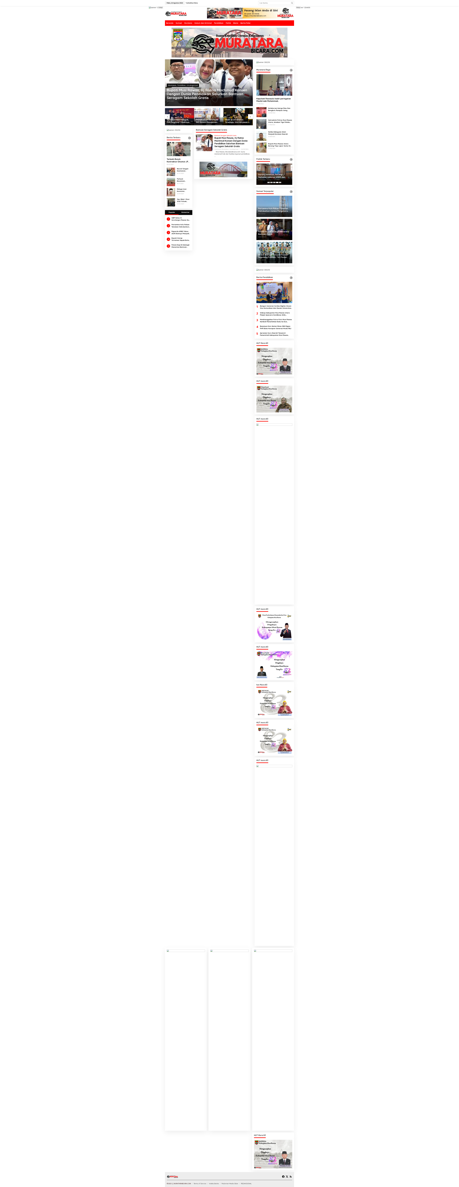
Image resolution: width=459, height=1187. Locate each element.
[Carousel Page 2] (271, 182)
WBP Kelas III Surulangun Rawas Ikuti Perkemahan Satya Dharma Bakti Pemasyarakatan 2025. (181, 219)
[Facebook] (283, 1176)
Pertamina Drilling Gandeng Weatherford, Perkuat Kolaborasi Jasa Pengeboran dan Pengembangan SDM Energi (207, 121)
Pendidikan (181, 85)
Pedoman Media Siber (230, 1183)
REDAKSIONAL (246, 1183)
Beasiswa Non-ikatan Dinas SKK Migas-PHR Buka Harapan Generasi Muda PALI (275, 327)
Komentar (185, 212)
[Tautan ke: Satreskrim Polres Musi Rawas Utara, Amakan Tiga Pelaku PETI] (261, 124)
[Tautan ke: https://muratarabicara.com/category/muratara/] (291, 70)
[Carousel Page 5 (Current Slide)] (280, 182)
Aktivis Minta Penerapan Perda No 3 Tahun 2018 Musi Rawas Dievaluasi (274, 175)
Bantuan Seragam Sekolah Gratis (225, 136)
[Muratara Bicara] (176, 13)
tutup (161, 7)
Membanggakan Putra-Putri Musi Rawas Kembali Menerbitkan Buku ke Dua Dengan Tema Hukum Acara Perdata (276, 321)
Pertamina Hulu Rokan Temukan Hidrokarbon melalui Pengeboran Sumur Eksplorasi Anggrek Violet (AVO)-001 (180, 226)
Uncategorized (192, 85)
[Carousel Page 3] (274, 182)
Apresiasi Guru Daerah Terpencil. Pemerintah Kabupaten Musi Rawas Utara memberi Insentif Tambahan (274, 334)
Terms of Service (200, 1183)
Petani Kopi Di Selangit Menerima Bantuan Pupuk (180, 246)
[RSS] (290, 1176)
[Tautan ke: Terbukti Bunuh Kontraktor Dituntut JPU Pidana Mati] (179, 149)
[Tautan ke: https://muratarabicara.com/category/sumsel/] (291, 191)
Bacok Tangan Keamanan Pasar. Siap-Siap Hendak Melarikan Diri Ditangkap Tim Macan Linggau (183, 170)
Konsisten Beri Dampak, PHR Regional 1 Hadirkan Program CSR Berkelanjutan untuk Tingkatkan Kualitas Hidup (237, 121)
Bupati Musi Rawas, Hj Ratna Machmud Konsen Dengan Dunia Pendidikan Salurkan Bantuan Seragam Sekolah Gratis (207, 94)
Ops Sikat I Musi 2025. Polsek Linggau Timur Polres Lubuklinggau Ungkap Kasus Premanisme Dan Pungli (183, 200)
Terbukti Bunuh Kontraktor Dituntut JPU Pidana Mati (178, 160)
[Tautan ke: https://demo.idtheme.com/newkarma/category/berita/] (189, 138)
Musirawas (172, 85)
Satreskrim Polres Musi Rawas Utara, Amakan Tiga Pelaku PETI (280, 121)
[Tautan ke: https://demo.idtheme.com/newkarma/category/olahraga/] (291, 277)
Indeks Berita (214, 1183)
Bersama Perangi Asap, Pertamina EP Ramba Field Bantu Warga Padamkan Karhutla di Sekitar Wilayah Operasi (179, 121)
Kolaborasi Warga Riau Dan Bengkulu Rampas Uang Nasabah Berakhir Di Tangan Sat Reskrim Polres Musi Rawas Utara (279, 109)
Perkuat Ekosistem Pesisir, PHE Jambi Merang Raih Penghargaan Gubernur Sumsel (182, 180)
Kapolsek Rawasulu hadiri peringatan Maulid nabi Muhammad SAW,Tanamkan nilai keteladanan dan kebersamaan (273, 99)
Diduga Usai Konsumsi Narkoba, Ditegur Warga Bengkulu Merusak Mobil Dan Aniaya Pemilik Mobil (183, 190)
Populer (172, 212)
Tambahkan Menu (192, 3)
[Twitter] (287, 1176)
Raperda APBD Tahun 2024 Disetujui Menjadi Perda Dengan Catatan (180, 232)
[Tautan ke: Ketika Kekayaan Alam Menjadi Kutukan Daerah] (261, 135)
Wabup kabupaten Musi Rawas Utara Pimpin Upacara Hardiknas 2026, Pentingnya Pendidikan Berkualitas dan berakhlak (275, 314)
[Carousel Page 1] (268, 182)
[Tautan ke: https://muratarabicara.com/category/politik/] (291, 159)
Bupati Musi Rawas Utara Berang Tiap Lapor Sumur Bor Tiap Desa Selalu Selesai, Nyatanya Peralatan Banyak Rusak (280, 145)
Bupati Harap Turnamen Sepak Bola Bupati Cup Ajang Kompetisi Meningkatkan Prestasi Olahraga (181, 239)
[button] (292, 3)
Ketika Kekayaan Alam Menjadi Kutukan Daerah (278, 133)
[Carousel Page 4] (277, 182)
